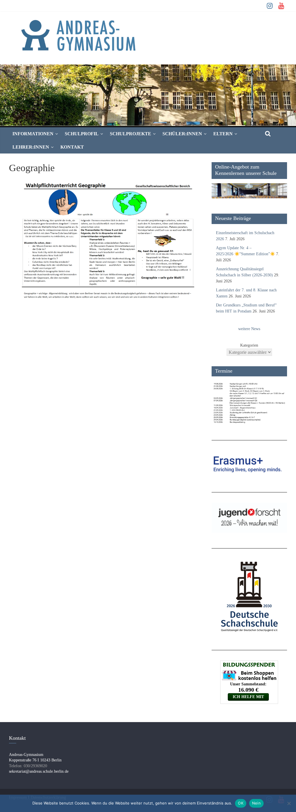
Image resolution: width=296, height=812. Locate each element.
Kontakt (72, 147)
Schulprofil (82, 133)
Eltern (223, 133)
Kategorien (249, 345)
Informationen (32, 133)
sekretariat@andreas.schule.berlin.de (39, 771)
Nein (256, 803)
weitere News (249, 329)
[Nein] (289, 803)
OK (240, 803)
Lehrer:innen (30, 147)
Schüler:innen (182, 133)
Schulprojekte (130, 133)
